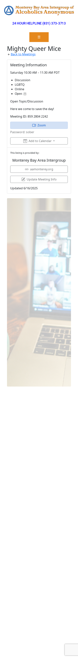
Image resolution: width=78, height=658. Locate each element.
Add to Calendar (40, 141)
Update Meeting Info (42, 179)
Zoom (41, 125)
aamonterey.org (41, 169)
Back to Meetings (23, 54)
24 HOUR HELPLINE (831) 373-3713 (39, 23)
